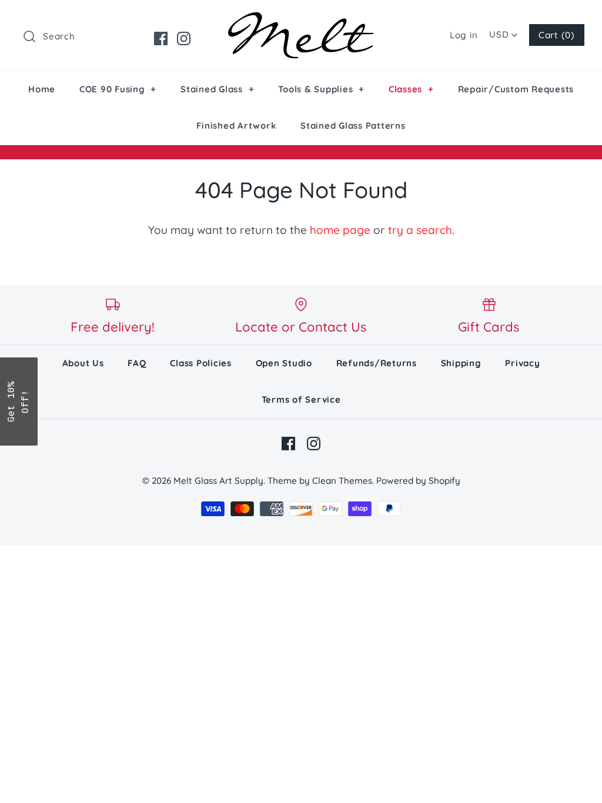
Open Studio (284, 363)
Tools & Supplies (321, 89)
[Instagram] (183, 38)
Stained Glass (217, 89)
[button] (19, 401)
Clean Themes (342, 480)
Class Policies (201, 363)
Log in (464, 35)
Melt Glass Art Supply (218, 480)
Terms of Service (301, 399)
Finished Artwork (236, 125)
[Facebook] (161, 38)
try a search (420, 230)
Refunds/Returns (376, 363)
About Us (83, 363)
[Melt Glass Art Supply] (301, 21)
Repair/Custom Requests (516, 89)
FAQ (137, 363)
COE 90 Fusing (117, 89)
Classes (411, 89)
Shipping (461, 363)
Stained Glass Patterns (353, 125)
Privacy (522, 363)
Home (41, 89)
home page (340, 230)
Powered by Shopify (418, 480)
